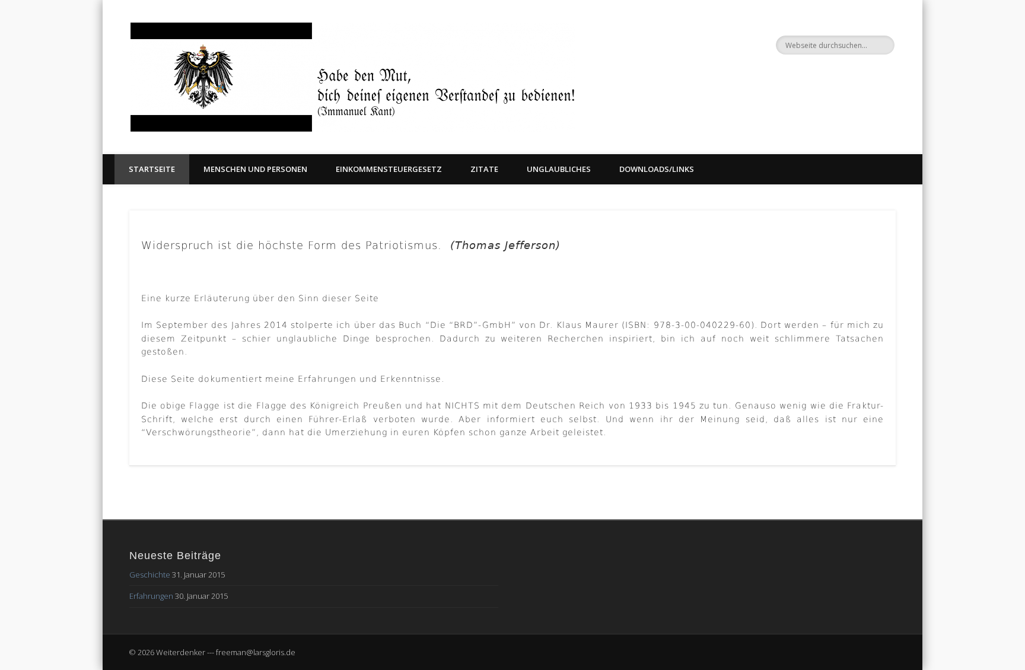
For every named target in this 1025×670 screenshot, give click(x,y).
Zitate (484, 169)
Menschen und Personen (255, 169)
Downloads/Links (656, 169)
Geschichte (149, 574)
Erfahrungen (151, 596)
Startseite (152, 169)
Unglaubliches (559, 169)
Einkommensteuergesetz (389, 169)
